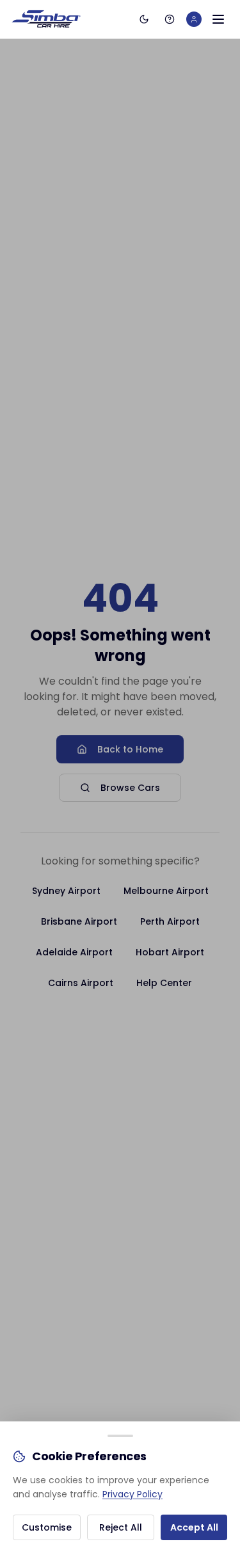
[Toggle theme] (144, 19)
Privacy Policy (132, 1494)
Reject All (120, 1527)
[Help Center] (169, 19)
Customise (47, 1527)
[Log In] (194, 19)
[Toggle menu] (218, 19)
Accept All (194, 1527)
